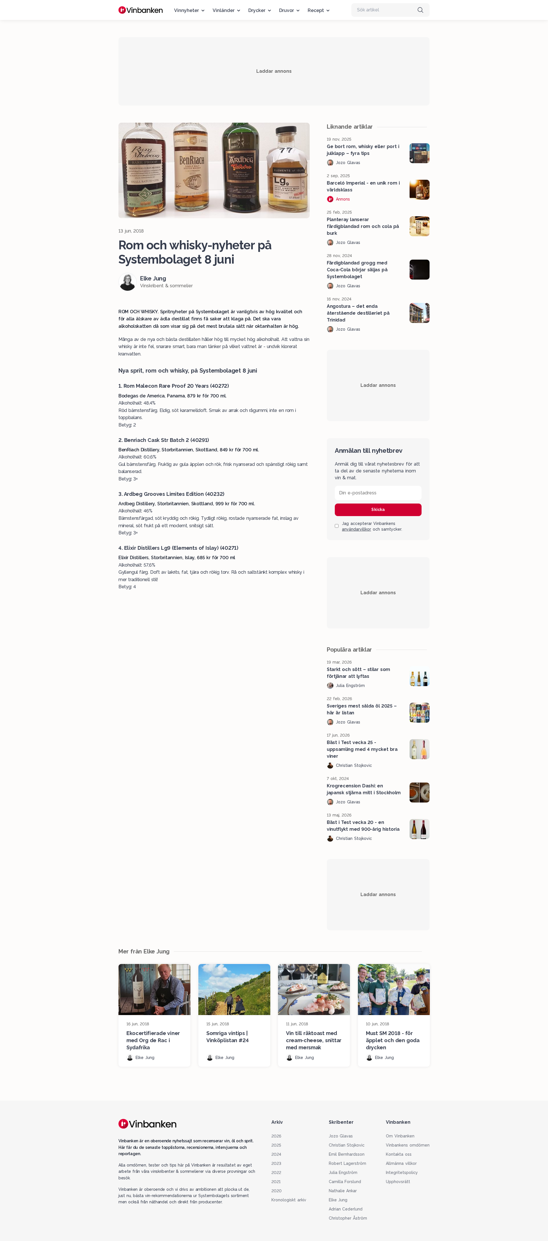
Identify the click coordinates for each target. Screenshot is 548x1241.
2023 (276, 1163)
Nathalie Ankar (343, 1191)
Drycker (256, 10)
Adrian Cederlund (346, 1209)
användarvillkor (356, 529)
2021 (276, 1181)
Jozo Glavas (341, 1136)
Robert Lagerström (347, 1163)
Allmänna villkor (401, 1163)
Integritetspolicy (402, 1172)
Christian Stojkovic (347, 1145)
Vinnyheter (186, 10)
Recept (316, 10)
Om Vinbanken (400, 1136)
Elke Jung (338, 1200)
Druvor (286, 10)
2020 (276, 1191)
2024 (276, 1154)
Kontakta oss (399, 1154)
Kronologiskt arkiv (288, 1200)
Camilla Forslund (345, 1181)
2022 (276, 1172)
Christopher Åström (348, 1218)
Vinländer (224, 10)
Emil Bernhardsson (347, 1154)
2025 (276, 1145)
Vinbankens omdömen (408, 1145)
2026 (276, 1136)
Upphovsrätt (398, 1181)
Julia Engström (343, 1172)
